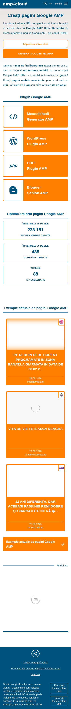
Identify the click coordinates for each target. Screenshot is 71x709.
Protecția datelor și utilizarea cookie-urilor (35, 668)
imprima (35, 674)
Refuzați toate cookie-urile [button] (59, 701)
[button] (48, 4)
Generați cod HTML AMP (35, 53)
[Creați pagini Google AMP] (15, 4)
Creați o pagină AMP (36, 662)
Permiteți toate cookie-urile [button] (59, 688)
